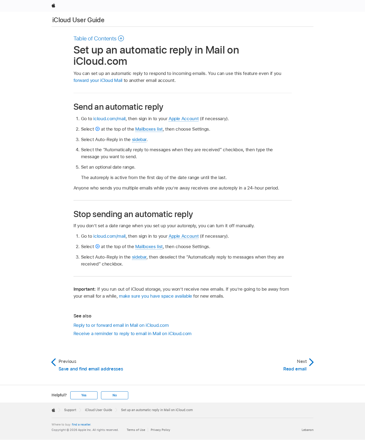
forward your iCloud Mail (97, 80)
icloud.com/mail (109, 118)
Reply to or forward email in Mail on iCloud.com (121, 325)
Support (70, 410)
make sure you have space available (155, 296)
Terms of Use (136, 430)
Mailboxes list (149, 129)
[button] (99, 38)
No (114, 395)
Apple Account (184, 118)
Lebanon (307, 430)
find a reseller (81, 424)
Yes (84, 395)
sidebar (139, 139)
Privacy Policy (160, 430)
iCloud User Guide (78, 20)
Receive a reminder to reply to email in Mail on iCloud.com (132, 333)
